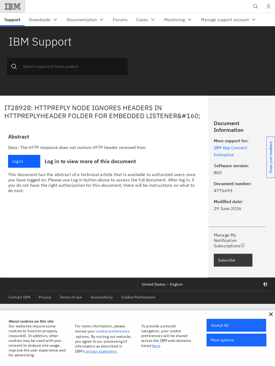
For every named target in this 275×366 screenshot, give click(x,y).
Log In (17, 161)
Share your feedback (271, 157)
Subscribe (226, 260)
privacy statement (101, 351)
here (156, 345)
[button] (271, 314)
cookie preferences (113, 331)
